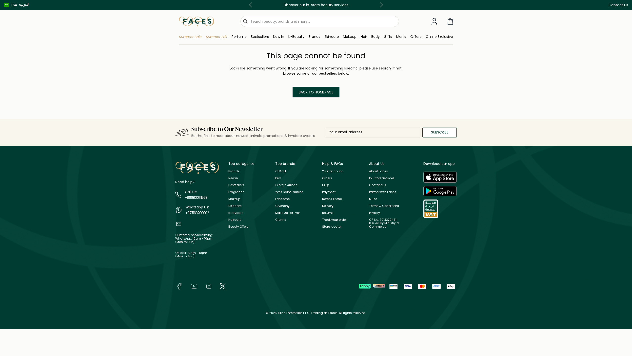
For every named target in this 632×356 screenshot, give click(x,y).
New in (233, 178)
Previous (251, 4)
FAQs (326, 185)
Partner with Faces (382, 192)
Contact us (377, 185)
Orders (327, 178)
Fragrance (236, 192)
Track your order (334, 220)
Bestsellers (236, 185)
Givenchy (282, 206)
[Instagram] (209, 286)
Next (380, 4)
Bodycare (235, 213)
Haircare (234, 220)
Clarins (280, 220)
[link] (314, 37)
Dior (278, 178)
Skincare (234, 206)
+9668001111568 (196, 197)
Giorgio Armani (286, 185)
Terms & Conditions (384, 206)
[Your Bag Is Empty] (450, 21)
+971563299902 (197, 212)
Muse (373, 199)
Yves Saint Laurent (289, 192)
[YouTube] (194, 286)
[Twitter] (223, 286)
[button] (10, 5)
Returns (328, 213)
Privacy (374, 213)
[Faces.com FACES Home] (196, 21)
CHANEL (280, 171)
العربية (24, 4)
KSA (14, 5)
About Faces (378, 171)
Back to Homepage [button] (316, 92)
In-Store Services (382, 178)
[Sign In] (434, 21)
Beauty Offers (238, 226)
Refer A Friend (332, 199)
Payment (329, 192)
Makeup (234, 199)
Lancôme (282, 199)
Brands (233, 171)
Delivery (328, 206)
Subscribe (439, 132)
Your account (332, 171)
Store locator (331, 226)
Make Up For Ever (287, 213)
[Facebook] (179, 286)
